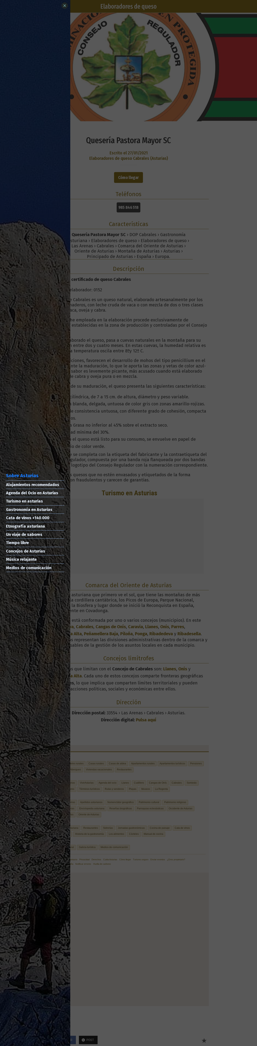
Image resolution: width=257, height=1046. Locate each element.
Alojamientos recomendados (32, 484)
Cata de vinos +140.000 (27, 517)
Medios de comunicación (28, 567)
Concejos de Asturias (25, 551)
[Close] (64, 5)
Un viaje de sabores (24, 534)
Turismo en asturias (24, 501)
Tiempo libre (17, 542)
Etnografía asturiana (25, 526)
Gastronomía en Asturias (29, 509)
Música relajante (21, 559)
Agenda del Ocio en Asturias (32, 492)
